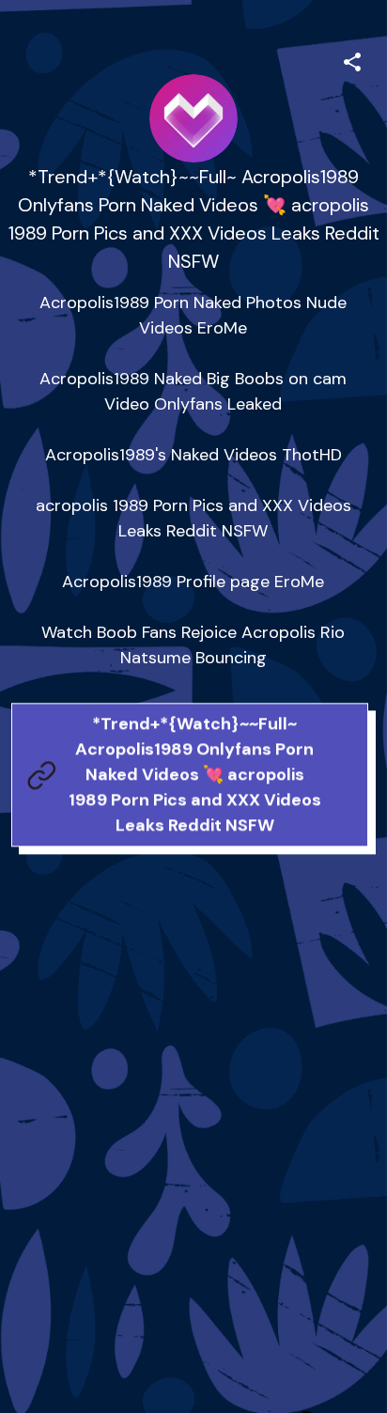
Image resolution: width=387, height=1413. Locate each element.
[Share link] (352, 59)
